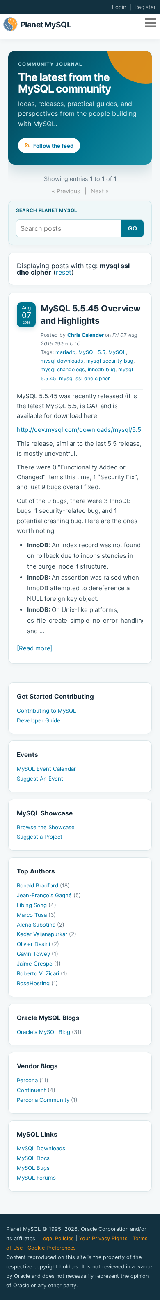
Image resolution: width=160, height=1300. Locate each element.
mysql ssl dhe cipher (84, 378)
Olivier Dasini (38, 944)
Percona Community (47, 1100)
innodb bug (101, 369)
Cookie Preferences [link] (51, 1248)
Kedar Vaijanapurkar (46, 934)
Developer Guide (38, 720)
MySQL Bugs (33, 1168)
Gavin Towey (37, 953)
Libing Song (36, 905)
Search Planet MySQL (46, 210)
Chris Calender (85, 335)
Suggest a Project (39, 836)
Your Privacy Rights (103, 1238)
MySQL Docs (33, 1158)
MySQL (117, 352)
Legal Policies (57, 1238)
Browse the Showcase (46, 827)
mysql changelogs (63, 369)
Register (145, 7)
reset (63, 272)
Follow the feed (52, 145)
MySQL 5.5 (91, 352)
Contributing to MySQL (46, 710)
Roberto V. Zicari (42, 973)
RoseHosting (37, 983)
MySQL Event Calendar (46, 768)
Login (119, 7)
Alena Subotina (40, 924)
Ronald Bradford (43, 885)
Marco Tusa (36, 915)
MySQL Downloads (41, 1148)
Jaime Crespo (39, 963)
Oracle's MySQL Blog (49, 1032)
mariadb (65, 352)
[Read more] (35, 648)
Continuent (36, 1090)
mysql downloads (62, 361)
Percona (32, 1080)
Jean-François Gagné (49, 895)
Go (132, 228)
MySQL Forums (36, 1177)
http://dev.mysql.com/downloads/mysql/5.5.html (86, 429)
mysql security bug (109, 361)
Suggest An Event (40, 778)
